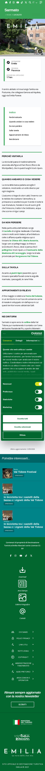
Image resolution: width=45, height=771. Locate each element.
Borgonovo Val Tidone (27, 256)
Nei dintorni (14, 139)
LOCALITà (18, 14)
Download (22, 577)
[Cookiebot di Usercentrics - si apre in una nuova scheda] (31, 333)
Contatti (23, 618)
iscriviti (22, 704)
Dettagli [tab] (19, 341)
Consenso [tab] (7, 341)
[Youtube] (18, 2)
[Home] (6, 2)
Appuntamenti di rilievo (19, 135)
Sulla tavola (14, 130)
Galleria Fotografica (22, 604)
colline (27, 322)
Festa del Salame (34, 296)
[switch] (38, 392)
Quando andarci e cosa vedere (21, 121)
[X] (26, 2)
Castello (7, 231)
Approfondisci (19, 475)
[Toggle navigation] (40, 2)
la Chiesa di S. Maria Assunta (24, 240)
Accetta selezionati (22, 427)
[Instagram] (14, 2)
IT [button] (33, 2)
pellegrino (7, 250)
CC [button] (40, 51)
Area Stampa (22, 590)
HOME (8, 14)
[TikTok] (22, 2)
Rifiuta (22, 435)
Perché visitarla (15, 117)
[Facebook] (10, 2)
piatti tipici (16, 273)
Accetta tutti (22, 419)
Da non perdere (15, 126)
